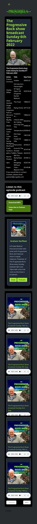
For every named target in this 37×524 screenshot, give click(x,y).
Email (13, 280)
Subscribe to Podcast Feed (17, 208)
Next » (27, 502)
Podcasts (22, 280)
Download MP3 (15, 202)
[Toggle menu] (9, 4)
